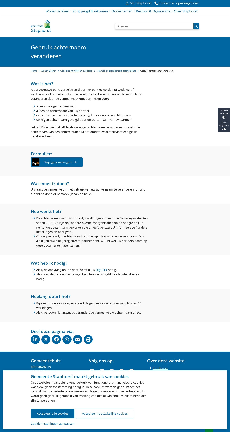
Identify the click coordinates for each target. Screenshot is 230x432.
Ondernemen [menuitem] (121, 11)
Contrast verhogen (224, 112)
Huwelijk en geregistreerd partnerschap (116, 70)
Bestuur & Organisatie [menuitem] (153, 11)
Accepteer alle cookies (52, 413)
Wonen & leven (48, 70)
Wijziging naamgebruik (60, 162)
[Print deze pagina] (88, 339)
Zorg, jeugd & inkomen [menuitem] (90, 11)
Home (34, 70)
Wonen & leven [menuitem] (57, 11)
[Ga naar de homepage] (41, 26)
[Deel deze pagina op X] (46, 339)
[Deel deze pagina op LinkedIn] (35, 339)
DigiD (100, 270)
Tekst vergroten (224, 124)
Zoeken (196, 26)
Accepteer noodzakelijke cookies (105, 413)
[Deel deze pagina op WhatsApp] (67, 339)
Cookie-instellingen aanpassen (52, 424)
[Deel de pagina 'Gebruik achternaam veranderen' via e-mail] (77, 339)
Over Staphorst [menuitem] (186, 11)
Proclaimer (160, 368)
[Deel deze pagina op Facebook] (56, 339)
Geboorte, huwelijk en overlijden (76, 70)
